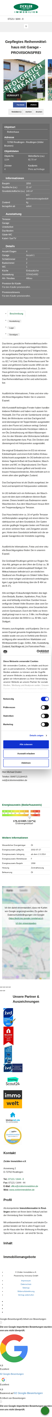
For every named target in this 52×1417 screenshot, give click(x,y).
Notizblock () (16, 112)
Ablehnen (26, 763)
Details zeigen (36, 735)
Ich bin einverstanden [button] (26, 923)
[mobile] (47, 7)
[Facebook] (31, 19)
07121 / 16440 (45, 1411)
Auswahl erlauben (26, 753)
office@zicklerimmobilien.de (24, 1186)
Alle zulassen (26, 744)
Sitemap (26, 1288)
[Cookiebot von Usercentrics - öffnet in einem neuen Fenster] (37, 651)
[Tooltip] (3, 1322)
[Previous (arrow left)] (1, 990)
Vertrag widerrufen (26, 1295)
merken (28, 112)
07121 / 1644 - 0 (15, 19)
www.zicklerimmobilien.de (22, 1190)
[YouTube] (36, 19)
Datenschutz (26, 1284)
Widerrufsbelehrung (25, 1291)
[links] (20, 26)
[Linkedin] (41, 19)
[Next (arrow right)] (4, 990)
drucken (38, 112)
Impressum (26, 1281)
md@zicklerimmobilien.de (14, 780)
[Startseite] (26, 8)
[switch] (45, 707)
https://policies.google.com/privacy (25, 918)
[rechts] (32, 26)
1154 (6, 159)
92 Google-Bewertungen (12, 1374)
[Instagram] (46, 19)
